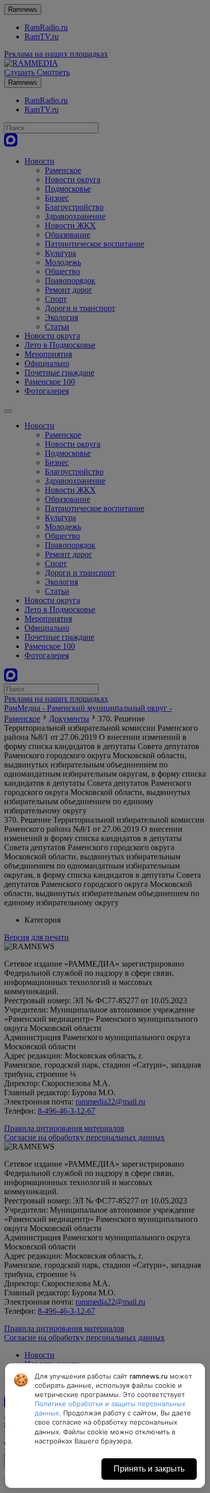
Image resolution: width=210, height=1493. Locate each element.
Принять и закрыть (149, 1468)
